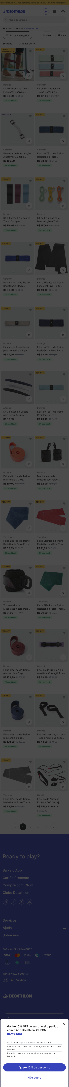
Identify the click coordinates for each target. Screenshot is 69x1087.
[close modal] (64, 1024)
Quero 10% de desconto (34, 1067)
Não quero (34, 1077)
